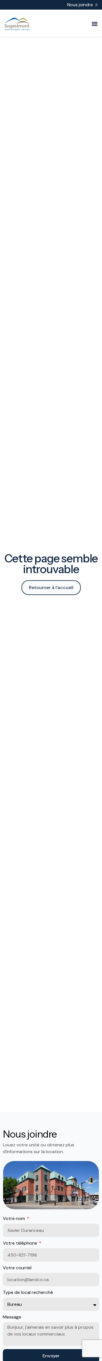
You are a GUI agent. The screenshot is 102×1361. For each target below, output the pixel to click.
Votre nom (14, 1218)
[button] (94, 24)
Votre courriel (17, 1268)
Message (12, 1317)
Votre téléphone (20, 1243)
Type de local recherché (28, 1292)
